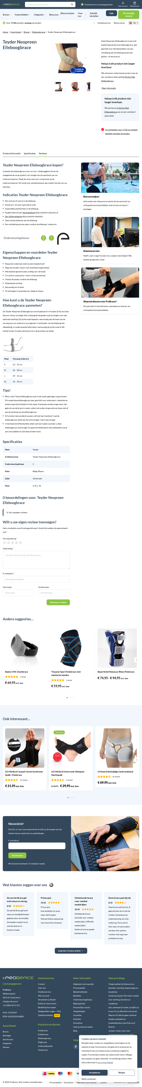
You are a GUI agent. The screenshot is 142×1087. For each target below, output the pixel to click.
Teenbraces (43, 1050)
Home (5, 32)
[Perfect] (20, 542)
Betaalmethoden (80, 992)
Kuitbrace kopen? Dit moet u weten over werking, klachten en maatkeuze (123, 1000)
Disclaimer (78, 1023)
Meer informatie (109, 88)
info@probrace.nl (10, 1001)
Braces (6, 14)
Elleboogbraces (38, 32)
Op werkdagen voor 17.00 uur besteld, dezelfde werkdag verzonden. (121, 132)
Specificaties (30, 153)
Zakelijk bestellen (94, 14)
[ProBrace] (11, 4)
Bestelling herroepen (47, 1007)
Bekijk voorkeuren (89, 1079)
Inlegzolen (39, 14)
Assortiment (16, 32)
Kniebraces (43, 1030)
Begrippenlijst (79, 1003)
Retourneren (119, 23)
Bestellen (77, 996)
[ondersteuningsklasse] (36, 238)
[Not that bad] (8, 542)
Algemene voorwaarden (83, 984)
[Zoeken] (72, 4)
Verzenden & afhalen (47, 999)
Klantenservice (104, 23)
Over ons (80, 14)
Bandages (7, 1035)
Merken (6, 1047)
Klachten (77, 1019)
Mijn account (43, 996)
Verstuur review (58, 602)
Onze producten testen (83, 1027)
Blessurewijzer (67, 13)
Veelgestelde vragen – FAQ (49, 1011)
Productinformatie (12, 153)
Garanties (77, 1015)
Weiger (121, 1072)
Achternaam (43, 587)
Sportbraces (8, 1039)
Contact (41, 984)
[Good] (16, 542)
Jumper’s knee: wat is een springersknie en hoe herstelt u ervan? (121, 1035)
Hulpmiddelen (21, 14)
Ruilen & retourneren (47, 1003)
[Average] (12, 542)
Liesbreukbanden (45, 1046)
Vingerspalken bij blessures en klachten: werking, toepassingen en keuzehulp (123, 988)
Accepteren (94, 1072)
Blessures (53, 14)
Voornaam (7, 587)
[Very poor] (4, 542)
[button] (5, 660)
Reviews (43, 153)
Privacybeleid (79, 988)
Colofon (103, 1082)
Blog (75, 1031)
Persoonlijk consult (81, 1007)
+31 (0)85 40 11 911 (11, 1005)
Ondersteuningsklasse (82, 999)
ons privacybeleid (105, 1062)
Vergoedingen (79, 1011)
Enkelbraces (43, 1034)
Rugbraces (42, 1042)
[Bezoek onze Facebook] (75, 1046)
